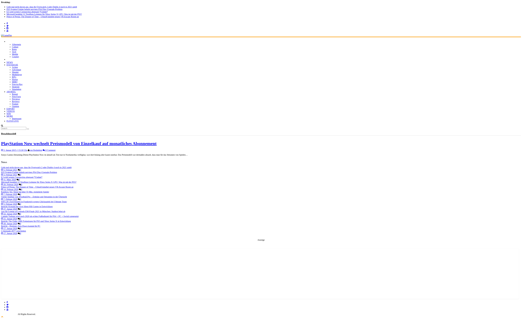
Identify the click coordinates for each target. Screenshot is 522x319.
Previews (16, 99)
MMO (14, 82)
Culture (15, 47)
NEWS (10, 62)
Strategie (15, 87)
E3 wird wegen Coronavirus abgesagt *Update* (27, 12)
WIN (9, 114)
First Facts (16, 96)
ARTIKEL (11, 92)
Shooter (15, 72)
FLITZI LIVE (13, 121)
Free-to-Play (17, 84)
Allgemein (16, 44)
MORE (10, 116)
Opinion (15, 106)
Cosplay (15, 57)
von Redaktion (35, 150)
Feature (15, 104)
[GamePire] (6, 35)
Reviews (15, 101)
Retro (14, 49)
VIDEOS (11, 111)
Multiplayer (17, 74)
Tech (14, 52)
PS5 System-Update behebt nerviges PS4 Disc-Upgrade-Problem (34, 9)
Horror (15, 79)
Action (15, 67)
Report (15, 94)
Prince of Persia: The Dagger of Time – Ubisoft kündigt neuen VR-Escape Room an (43, 16)
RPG (14, 77)
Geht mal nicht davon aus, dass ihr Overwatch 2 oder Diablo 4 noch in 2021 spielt (42, 7)
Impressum (16, 118)
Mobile (15, 54)
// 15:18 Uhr (15, 150)
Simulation (16, 89)
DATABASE (12, 65)
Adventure (16, 70)
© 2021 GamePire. (9, 314)
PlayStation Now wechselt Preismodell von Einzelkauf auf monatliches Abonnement (79, 143)
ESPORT (11, 109)
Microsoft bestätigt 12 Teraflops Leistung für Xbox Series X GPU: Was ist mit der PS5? (44, 14)
